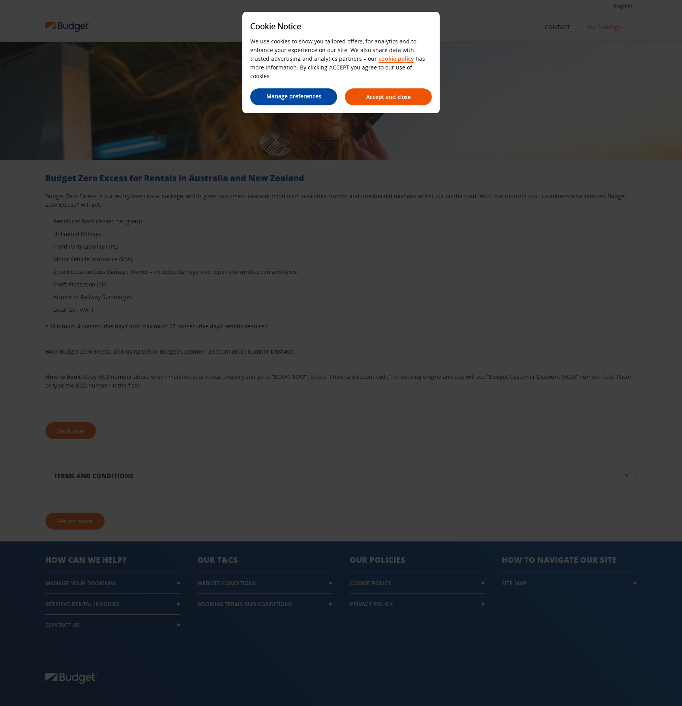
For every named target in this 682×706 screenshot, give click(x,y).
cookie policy (396, 58)
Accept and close (388, 97)
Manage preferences (293, 96)
